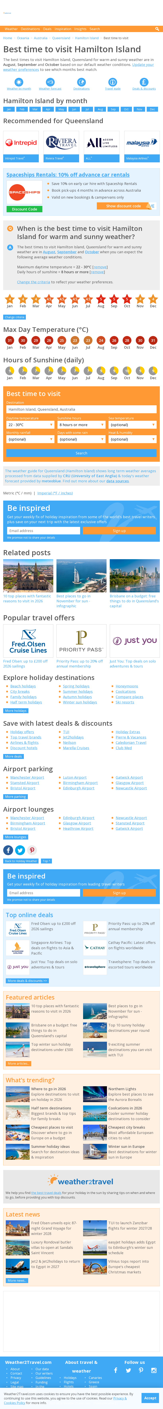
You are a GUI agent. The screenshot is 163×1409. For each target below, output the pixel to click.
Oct (126, 109)
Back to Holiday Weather (21, 861)
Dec (152, 109)
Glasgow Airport (130, 782)
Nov (139, 109)
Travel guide (113, 88)
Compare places (129, 696)
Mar (35, 109)
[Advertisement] (87, 13)
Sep (113, 109)
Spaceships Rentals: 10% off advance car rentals (68, 174)
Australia (40, 38)
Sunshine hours (69, 418)
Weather (11, 29)
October (92, 251)
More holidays (15, 710)
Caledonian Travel (131, 742)
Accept (150, 1398)
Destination (15, 402)
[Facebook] (8, 850)
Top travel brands (25, 737)
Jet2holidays (73, 737)
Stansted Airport (24, 782)
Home (7, 38)
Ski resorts (125, 702)
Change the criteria (33, 282)
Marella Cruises (76, 747)
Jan (9, 109)
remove (100, 267)
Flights (69, 1382)
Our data (42, 1369)
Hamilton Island (87, 38)
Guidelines (43, 1378)
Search (95, 29)
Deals (47, 29)
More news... (17, 1280)
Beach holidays (23, 686)
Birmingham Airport (80, 782)
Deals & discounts (144, 88)
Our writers (44, 1373)
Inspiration (63, 29)
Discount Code (24, 209)
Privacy (16, 1378)
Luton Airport (75, 777)
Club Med (124, 747)
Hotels (69, 1386)
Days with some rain (72, 432)
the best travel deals (46, 1193)
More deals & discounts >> (27, 981)
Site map (17, 1386)
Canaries (95, 1378)
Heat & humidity (120, 432)
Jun (74, 109)
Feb (22, 109)
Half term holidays (26, 702)
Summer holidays (78, 691)
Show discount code (123, 206)
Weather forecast (50, 88)
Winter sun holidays (80, 702)
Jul (87, 109)
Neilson (69, 742)
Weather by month (19, 88)
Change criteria (14, 317)
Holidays (70, 1378)
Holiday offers (22, 731)
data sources (117, 481)
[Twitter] (20, 850)
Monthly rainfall (18, 432)
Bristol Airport (22, 788)
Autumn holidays (77, 696)
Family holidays (23, 696)
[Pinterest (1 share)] (32, 850)
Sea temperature (121, 418)
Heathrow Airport (78, 828)
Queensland (61, 38)
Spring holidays (76, 686)
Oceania (23, 38)
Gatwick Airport (129, 777)
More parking (15, 796)
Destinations (30, 29)
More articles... (18, 1063)
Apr (48, 109)
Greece (94, 1382)
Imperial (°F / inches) (55, 493)
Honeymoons (127, 686)
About (15, 1369)
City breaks (20, 691)
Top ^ (46, 861)
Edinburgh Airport (78, 788)
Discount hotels (23, 747)
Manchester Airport (27, 777)
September (67, 251)
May (61, 109)
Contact (16, 1373)
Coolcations (126, 691)
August (49, 251)
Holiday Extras (128, 731)
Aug (100, 109)
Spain (93, 1386)
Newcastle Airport (131, 788)
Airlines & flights (24, 742)
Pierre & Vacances (131, 737)
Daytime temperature (22, 418)
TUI (66, 731)
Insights (80, 29)
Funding (42, 1382)
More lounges (15, 837)
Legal (15, 1382)
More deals (13, 756)
